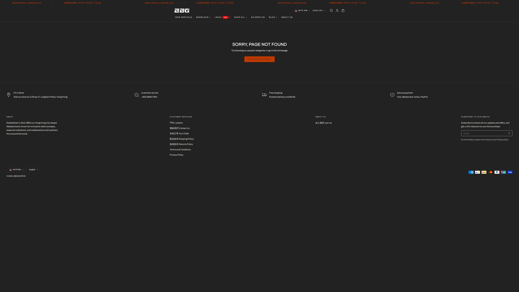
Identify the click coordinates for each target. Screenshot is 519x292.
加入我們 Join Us (323, 123)
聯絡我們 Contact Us (180, 128)
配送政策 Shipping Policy (182, 139)
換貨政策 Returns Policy (181, 144)
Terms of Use (490, 140)
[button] (331, 10)
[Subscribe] (509, 133)
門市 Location (176, 123)
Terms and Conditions (180, 149)
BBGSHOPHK (20, 176)
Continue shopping (259, 59)
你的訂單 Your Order (179, 133)
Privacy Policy (176, 155)
